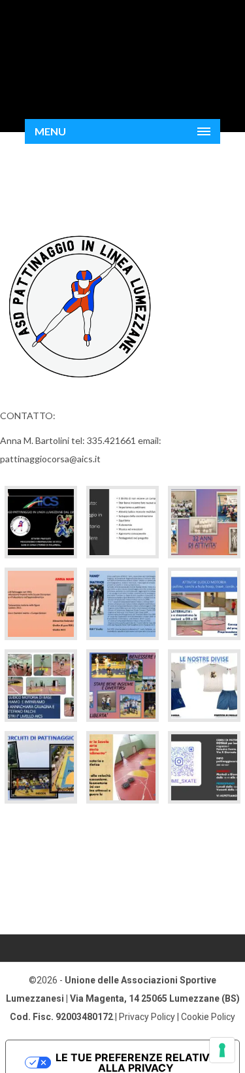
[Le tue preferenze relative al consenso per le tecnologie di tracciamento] (222, 1050)
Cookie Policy (208, 1017)
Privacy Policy (147, 1017)
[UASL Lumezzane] (122, 53)
